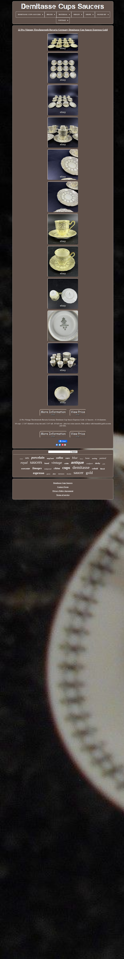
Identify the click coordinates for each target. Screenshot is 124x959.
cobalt (95, 468)
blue (75, 457)
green (48, 474)
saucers (36, 462)
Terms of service (63, 495)
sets (27, 457)
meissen (61, 474)
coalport (89, 463)
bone (87, 458)
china (57, 468)
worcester (25, 468)
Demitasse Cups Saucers (63, 483)
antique (77, 462)
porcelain (37, 457)
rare (68, 458)
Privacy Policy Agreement (63, 491)
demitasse (81, 467)
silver (54, 474)
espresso (38, 473)
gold (89, 473)
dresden (69, 474)
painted (103, 458)
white (66, 463)
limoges (37, 468)
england (50, 458)
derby (97, 463)
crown (21, 458)
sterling (94, 458)
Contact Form (63, 487)
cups (66, 467)
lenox (81, 458)
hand (46, 463)
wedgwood (47, 469)
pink (104, 464)
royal (24, 462)
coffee (59, 457)
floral (102, 469)
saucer (78, 472)
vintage (56, 462)
